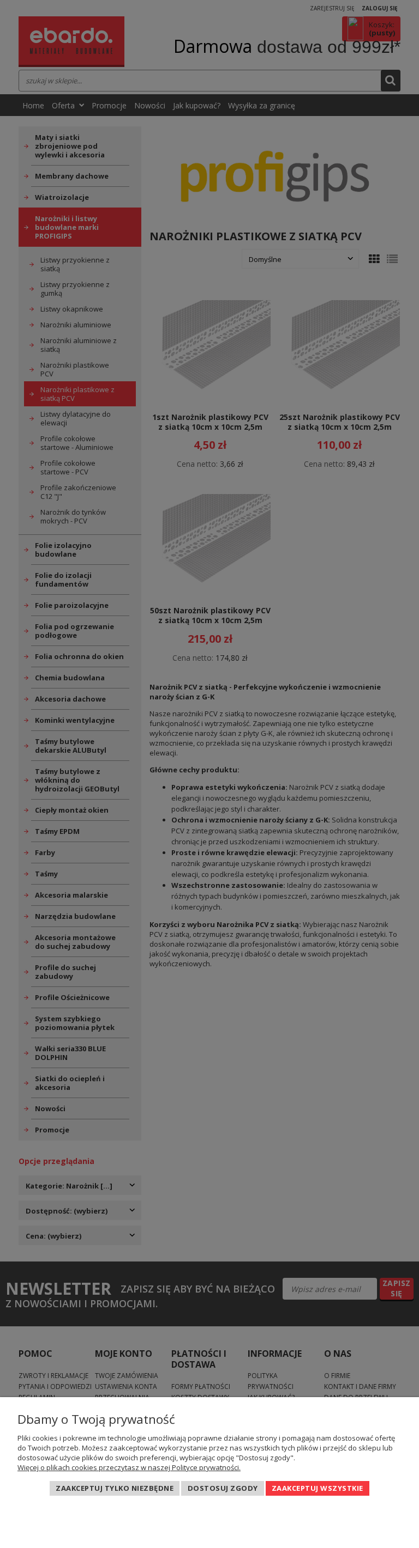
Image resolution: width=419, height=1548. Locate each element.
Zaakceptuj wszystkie (317, 1488)
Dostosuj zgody (223, 1488)
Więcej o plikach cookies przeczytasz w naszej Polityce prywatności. (129, 1467)
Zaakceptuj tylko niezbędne (114, 1488)
